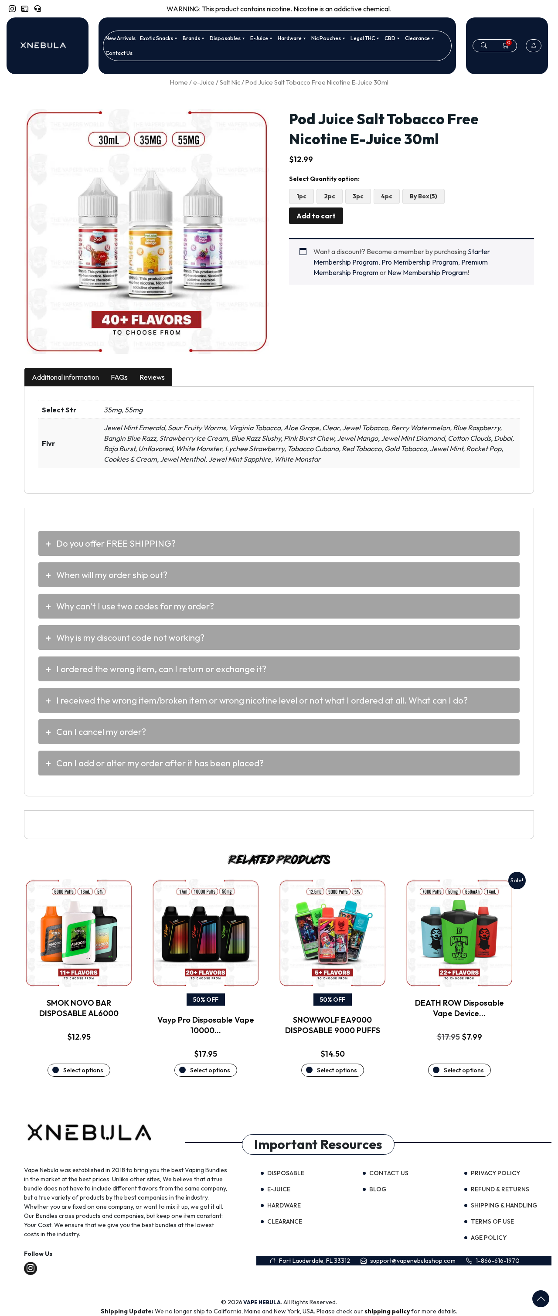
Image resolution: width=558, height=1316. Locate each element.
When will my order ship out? (111, 574)
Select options (83, 1070)
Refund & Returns (500, 1189)
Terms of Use (492, 1221)
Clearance (417, 38)
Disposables (225, 38)
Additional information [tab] (65, 377)
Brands (191, 38)
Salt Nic (230, 82)
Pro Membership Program (419, 262)
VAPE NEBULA (262, 1302)
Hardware (290, 38)
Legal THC (362, 38)
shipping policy (387, 1311)
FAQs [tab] (119, 377)
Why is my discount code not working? (130, 637)
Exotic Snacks (156, 38)
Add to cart (316, 215)
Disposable (285, 1173)
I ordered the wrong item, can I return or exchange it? (161, 668)
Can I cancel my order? (101, 731)
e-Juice (203, 82)
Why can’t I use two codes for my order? (135, 606)
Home (179, 82)
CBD (389, 38)
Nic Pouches (326, 38)
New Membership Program (428, 272)
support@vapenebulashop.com (413, 1261)
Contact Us (119, 53)
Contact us (388, 1173)
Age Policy (489, 1237)
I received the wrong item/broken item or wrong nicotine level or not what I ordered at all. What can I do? (262, 700)
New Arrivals (120, 38)
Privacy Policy (495, 1173)
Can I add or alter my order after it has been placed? (160, 763)
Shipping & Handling (504, 1205)
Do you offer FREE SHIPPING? (116, 543)
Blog (377, 1189)
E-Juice (259, 38)
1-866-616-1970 (498, 1261)
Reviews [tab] (152, 377)
